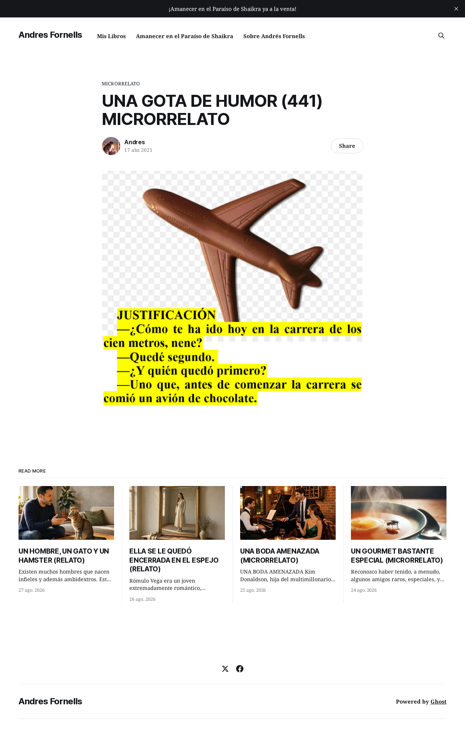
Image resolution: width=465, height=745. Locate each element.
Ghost (438, 701)
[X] (225, 668)
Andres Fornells (50, 34)
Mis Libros (111, 36)
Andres (134, 142)
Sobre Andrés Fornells (274, 36)
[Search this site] (441, 35)
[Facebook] (239, 668)
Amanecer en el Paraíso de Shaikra (184, 36)
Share (347, 145)
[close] (456, 9)
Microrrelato (121, 83)
